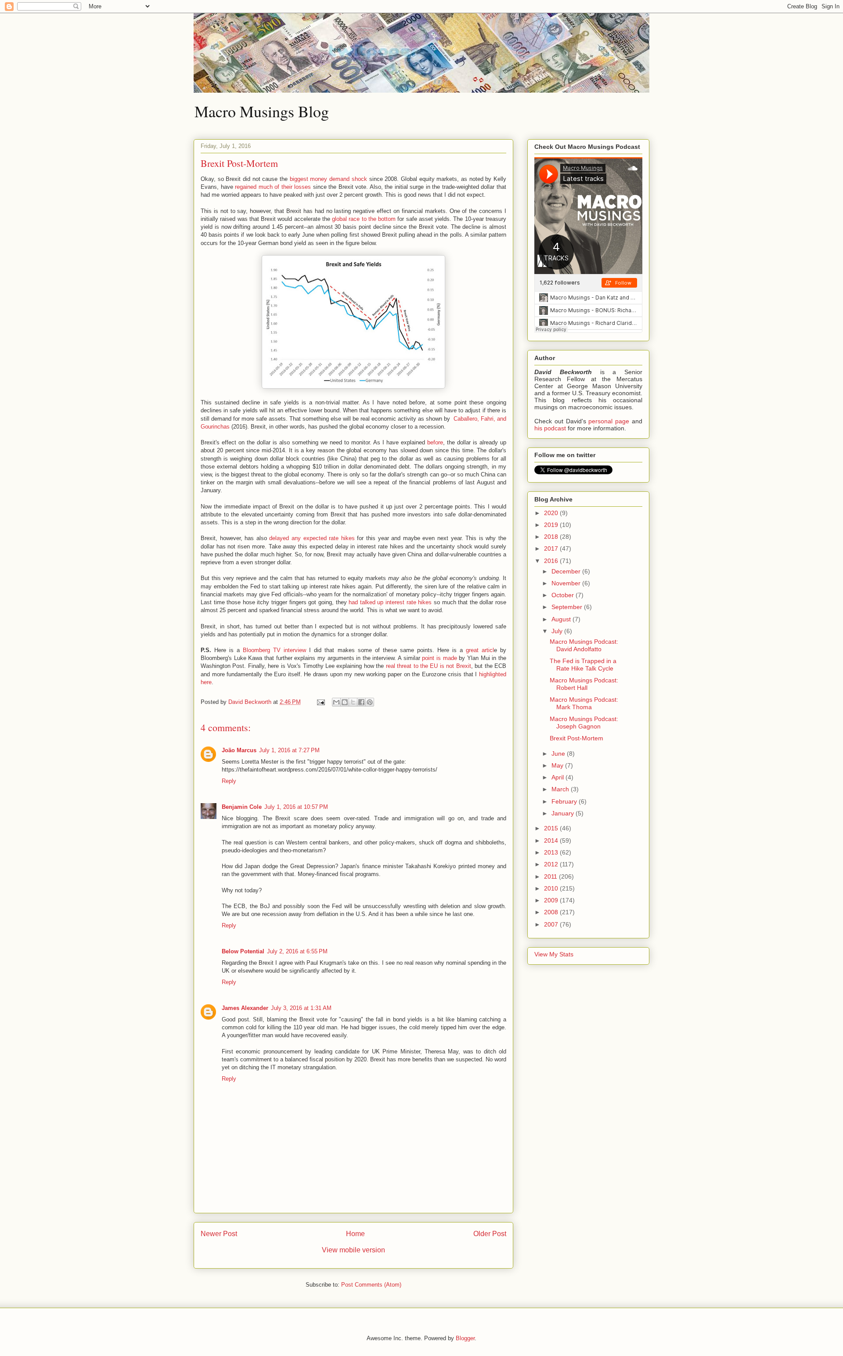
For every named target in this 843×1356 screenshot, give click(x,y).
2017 (552, 548)
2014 (552, 840)
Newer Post (219, 1233)
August (562, 619)
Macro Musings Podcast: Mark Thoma (584, 703)
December (566, 571)
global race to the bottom (364, 219)
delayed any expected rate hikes (311, 538)
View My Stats (553, 954)
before (435, 442)
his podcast (550, 428)
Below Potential (243, 951)
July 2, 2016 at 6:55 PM (297, 951)
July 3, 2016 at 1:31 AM (301, 1008)
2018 (552, 536)
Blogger (465, 1338)
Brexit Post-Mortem (576, 738)
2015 (552, 828)
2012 (552, 864)
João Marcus (239, 750)
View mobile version (353, 1250)
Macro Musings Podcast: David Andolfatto (584, 645)
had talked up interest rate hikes (390, 602)
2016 (552, 560)
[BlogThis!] (344, 702)
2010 (552, 888)
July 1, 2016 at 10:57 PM (296, 807)
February (565, 801)
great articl (480, 650)
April (558, 777)
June (559, 753)
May (558, 765)
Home (355, 1233)
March (561, 789)
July (557, 631)
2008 (552, 912)
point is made (439, 658)
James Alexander (245, 1008)
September (567, 606)
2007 (552, 924)
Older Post (489, 1233)
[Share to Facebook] (361, 702)
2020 (552, 512)
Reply (229, 781)
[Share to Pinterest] (369, 702)
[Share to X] (353, 702)
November (566, 583)
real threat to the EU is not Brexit (428, 666)
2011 (551, 876)
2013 (552, 852)
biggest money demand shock (328, 179)
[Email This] (336, 702)
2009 (552, 900)
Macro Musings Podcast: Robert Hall (584, 684)
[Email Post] (320, 702)
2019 (552, 524)
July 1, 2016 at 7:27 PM (289, 750)
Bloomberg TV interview (274, 650)
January (563, 813)
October (563, 595)
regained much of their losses (273, 187)
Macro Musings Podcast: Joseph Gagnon (584, 722)
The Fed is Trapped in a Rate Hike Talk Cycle (583, 664)
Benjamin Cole (242, 807)
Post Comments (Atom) (371, 1284)
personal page (608, 421)
